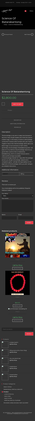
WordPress (24, 413)
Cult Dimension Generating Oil (17, 313)
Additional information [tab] (17, 123)
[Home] (2, 24)
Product (10, 110)
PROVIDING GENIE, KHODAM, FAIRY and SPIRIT (16, 402)
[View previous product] (3, 34)
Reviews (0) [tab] (17, 127)
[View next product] (32, 34)
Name (4, 214)
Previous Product (8, 34)
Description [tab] (17, 120)
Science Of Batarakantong (16, 24)
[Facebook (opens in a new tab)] (16, 4)
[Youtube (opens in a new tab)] (19, 4)
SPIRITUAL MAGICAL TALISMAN (12, 400)
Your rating (5, 193)
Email (20, 214)
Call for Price (17, 268)
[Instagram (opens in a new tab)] (18, 4)
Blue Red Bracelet (17, 299)
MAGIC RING (7, 396)
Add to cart (17, 104)
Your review (5, 198)
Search (29, 333)
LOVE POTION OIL (9, 394)
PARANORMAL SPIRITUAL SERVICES (13, 389)
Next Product (27, 34)
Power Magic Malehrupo (17, 261)
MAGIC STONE (8, 398)
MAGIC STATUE (7, 387)
